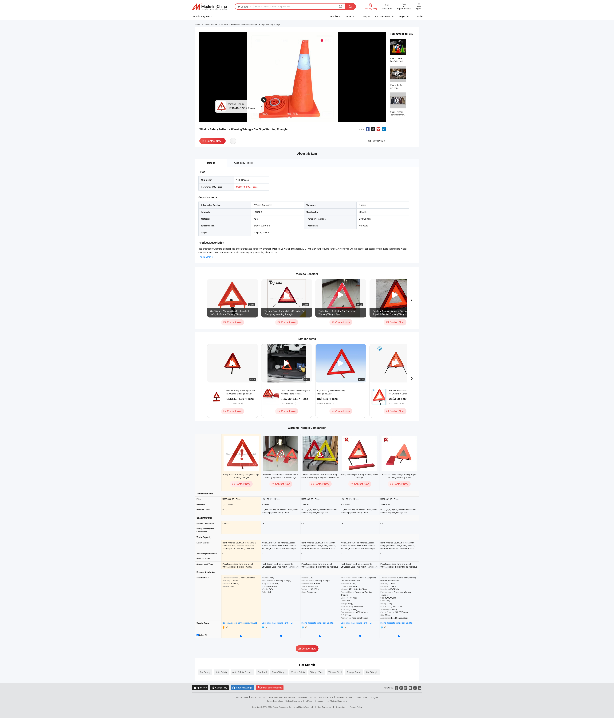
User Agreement (324, 707)
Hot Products (242, 697)
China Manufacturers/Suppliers (281, 697)
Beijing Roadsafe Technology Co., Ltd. (278, 623)
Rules (420, 16)
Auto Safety (221, 672)
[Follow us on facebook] (396, 687)
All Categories (203, 16)
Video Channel (211, 24)
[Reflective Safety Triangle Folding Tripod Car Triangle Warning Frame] (399, 453)
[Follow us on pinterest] (415, 687)
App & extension (383, 16)
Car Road (262, 672)
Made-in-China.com (293, 701)
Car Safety (205, 672)
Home (197, 24)
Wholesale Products (307, 697)
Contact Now (214, 141)
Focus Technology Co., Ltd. (284, 707)
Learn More (204, 257)
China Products (258, 697)
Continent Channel (344, 697)
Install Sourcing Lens (271, 687)
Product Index (362, 697)
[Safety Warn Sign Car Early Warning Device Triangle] (359, 453)
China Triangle (279, 672)
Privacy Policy (356, 707)
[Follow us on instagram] (405, 687)
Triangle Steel (335, 672)
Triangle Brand (354, 672)
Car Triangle (372, 672)
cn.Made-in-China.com (337, 701)
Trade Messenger (242, 687)
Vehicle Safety (298, 672)
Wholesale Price (326, 697)
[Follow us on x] (401, 687)
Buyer (349, 16)
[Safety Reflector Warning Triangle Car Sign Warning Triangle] (241, 453)
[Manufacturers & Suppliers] (209, 6)
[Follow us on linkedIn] (419, 687)
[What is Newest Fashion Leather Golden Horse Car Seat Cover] (398, 104)
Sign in (419, 8)
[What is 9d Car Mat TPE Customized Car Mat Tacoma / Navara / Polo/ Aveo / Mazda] (398, 77)
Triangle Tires (316, 672)
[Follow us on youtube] (410, 687)
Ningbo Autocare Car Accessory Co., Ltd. (239, 623)
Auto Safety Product (242, 672)
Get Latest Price (375, 140)
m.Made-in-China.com (314, 701)
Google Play (219, 687)
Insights (374, 697)
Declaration (341, 707)
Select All (203, 635)
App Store (200, 687)
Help (365, 16)
